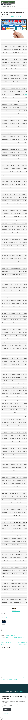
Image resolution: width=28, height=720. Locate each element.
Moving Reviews (6, 4)
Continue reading (6, 713)
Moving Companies (10, 635)
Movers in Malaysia (15, 639)
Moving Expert (20, 16)
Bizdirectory (20, 691)
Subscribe (6, 709)
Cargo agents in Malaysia (11, 637)
